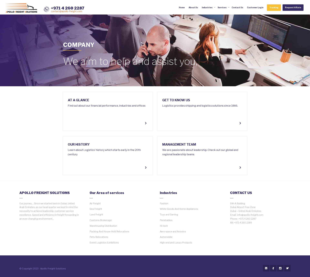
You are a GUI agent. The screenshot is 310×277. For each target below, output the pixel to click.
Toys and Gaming (169, 214)
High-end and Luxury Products (176, 242)
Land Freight (96, 214)
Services (222, 7)
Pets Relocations (99, 237)
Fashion (164, 203)
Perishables (166, 220)
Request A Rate (293, 7)
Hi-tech (164, 225)
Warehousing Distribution (103, 225)
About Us (193, 7)
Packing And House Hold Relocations (109, 231)
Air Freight (95, 203)
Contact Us (237, 7)
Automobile (166, 237)
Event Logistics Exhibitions (104, 242)
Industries (207, 7)
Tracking (274, 7)
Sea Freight (96, 209)
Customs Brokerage (101, 220)
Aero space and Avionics (173, 231)
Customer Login (255, 7)
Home (182, 7)
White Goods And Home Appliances (179, 209)
